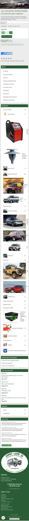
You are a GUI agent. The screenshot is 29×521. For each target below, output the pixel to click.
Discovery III (16, 255)
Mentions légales (14, 514)
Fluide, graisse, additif (14, 307)
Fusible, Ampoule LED (14, 301)
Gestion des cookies (14, 518)
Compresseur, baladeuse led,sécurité (16, 350)
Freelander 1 (26, 287)
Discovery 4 (14, 260)
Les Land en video (7, 87)
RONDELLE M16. (6, 390)
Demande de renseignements (10, 360)
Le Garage (5, 71)
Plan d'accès (6, 93)
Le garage (3, 494)
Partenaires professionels (9, 100)
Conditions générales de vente (14, 516)
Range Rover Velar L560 (26, 221)
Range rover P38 (25, 186)
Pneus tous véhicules (8, 365)
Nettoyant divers (14, 304)
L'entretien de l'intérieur (18, 328)
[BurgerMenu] (26, 2)
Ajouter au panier (6, 36)
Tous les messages (6, 445)
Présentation (6, 90)
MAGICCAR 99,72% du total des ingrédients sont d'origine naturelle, (23, 316)
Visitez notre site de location (7, 509)
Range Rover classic (16, 174)
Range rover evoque (16, 210)
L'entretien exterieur (16, 335)
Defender (26, 271)
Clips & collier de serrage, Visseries (24, 156)
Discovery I (26, 236)
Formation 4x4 (14, 413)
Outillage (16, 345)
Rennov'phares (16, 114)
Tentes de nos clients (8, 74)
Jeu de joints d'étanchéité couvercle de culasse (12, 44)
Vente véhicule (4, 508)
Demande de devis (7, 363)
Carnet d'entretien (14, 109)
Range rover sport (14, 206)
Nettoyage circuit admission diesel (26, 131)
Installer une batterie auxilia (9, 81)
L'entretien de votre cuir (8, 84)
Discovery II (26, 247)
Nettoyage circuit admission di (10, 97)
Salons (14, 410)
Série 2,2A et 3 (16, 168)
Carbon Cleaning (4, 505)
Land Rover (10, 41)
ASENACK (5, 77)
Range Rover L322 (23, 200)
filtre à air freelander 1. (8, 384)
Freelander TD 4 (16, 296)
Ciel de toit (3, 500)
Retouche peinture (14, 340)
